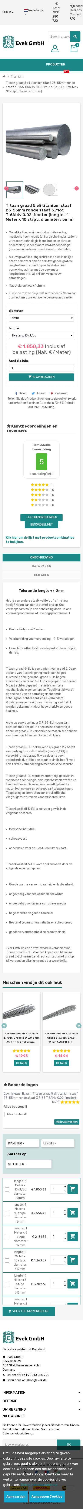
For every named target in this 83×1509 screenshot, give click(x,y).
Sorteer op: (17, 1154)
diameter (16, 311)
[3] (39, 484)
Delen (23, 393)
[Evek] (23, 41)
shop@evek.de (37, 1380)
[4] (43, 484)
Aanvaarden (15, 1496)
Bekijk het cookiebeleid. (39, 1485)
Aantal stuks (19, 361)
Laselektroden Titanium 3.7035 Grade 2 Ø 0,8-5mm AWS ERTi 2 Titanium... (21, 1037)
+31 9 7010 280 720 (56, 12)
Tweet (41, 393)
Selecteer (18, 1164)
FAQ (72, 18)
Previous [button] (4, 1025)
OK (69, 1444)
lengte (14, 328)
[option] (21, 1032)
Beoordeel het (41, 524)
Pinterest (61, 393)
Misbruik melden (67, 1122)
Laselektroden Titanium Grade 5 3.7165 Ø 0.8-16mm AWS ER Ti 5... (61, 1037)
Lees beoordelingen (41, 517)
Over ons (76, 10)
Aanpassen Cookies (46, 1496)
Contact (76, 14)
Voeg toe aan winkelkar (73, 1189)
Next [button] (79, 1025)
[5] (47, 484)
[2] (36, 484)
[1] (32, 484)
